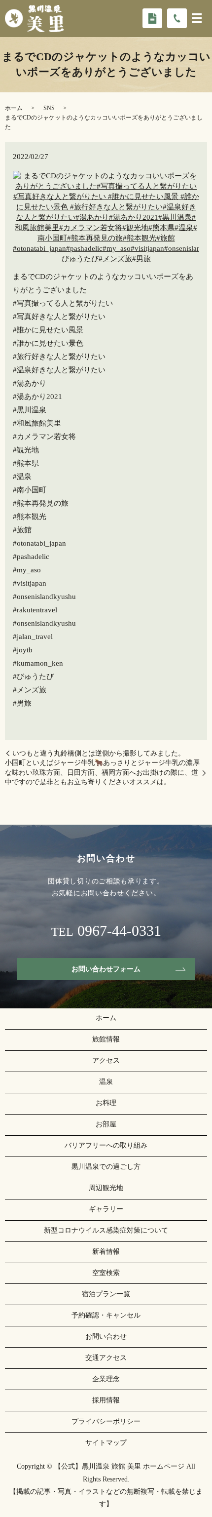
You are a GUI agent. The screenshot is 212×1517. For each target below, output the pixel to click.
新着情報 (106, 1251)
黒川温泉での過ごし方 (106, 1166)
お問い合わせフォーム (106, 969)
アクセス (106, 1060)
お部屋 (106, 1124)
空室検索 (106, 1273)
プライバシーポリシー (106, 1421)
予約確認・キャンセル (106, 1315)
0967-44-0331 (119, 930)
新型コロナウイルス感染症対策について (106, 1230)
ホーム (14, 108)
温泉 (106, 1081)
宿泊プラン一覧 (106, 1294)
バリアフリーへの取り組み (106, 1145)
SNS (49, 108)
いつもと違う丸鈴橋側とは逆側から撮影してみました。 (98, 753)
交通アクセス (106, 1357)
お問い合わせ (106, 1336)
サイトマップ (106, 1442)
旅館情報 (106, 1039)
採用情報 (106, 1400)
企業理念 (106, 1379)
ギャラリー (106, 1209)
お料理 (106, 1103)
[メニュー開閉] (197, 18)
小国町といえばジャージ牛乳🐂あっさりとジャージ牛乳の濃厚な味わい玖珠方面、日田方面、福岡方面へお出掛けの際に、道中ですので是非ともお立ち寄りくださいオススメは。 (102, 772)
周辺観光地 (106, 1188)
